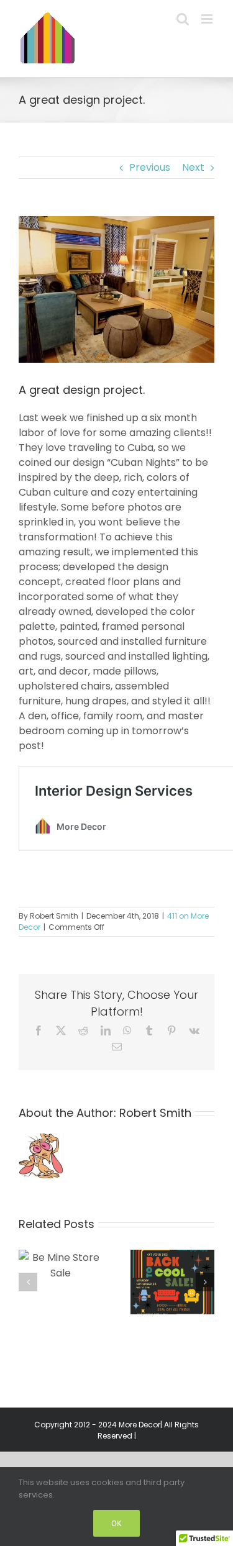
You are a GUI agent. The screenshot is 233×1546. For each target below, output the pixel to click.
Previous (149, 167)
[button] (28, 1282)
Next (193, 167)
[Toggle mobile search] (182, 18)
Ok (116, 1523)
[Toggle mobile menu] (207, 18)
